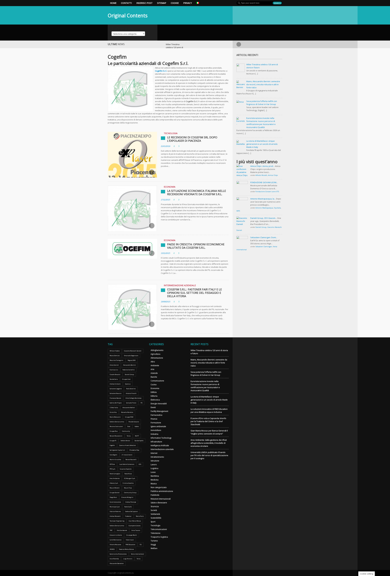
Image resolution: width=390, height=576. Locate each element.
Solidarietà (155, 514)
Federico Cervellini (128, 370)
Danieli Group (260, 227)
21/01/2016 (165, 146)
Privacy (187, 3)
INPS (238, 211)
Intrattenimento (157, 457)
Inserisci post (144, 3)
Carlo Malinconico (115, 540)
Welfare (154, 548)
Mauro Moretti (115, 488)
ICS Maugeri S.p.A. (129, 478)
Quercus (128, 384)
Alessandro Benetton (117, 563)
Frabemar (128, 516)
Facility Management (159, 411)
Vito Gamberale (122, 530)
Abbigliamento (157, 350)
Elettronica (155, 399)
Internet (154, 453)
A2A (140, 464)
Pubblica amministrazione (162, 491)
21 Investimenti (127, 455)
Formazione (156, 422)
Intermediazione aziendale (180, 285)
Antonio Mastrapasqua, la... (263, 198)
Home (113, 3)
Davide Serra (114, 379)
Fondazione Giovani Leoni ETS (267, 191)
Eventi (153, 407)
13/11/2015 (165, 253)
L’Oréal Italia (114, 408)
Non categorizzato (159, 487)
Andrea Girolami (115, 384)
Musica (154, 483)
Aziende (154, 373)
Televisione (155, 533)
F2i (141, 545)
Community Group (130, 493)
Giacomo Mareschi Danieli (132, 351)
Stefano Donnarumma (117, 422)
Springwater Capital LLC (117, 450)
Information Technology (161, 438)
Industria (154, 434)
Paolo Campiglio (115, 474)
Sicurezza (155, 506)
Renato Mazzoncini (116, 436)
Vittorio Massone (115, 545)
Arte (152, 369)
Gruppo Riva (114, 431)
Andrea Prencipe (130, 502)
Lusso (153, 472)
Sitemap (161, 3)
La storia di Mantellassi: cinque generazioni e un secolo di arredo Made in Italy (209, 399)
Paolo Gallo (128, 507)
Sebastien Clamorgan (263, 246)
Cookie (175, 3)
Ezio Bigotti (113, 455)
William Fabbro (115, 351)
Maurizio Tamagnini (116, 360)
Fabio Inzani (130, 540)
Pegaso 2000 (132, 360)
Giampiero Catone (134, 526)
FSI (141, 403)
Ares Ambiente (115, 478)
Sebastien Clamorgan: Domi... (263, 237)
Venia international (137, 554)
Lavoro (154, 464)
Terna (129, 436)
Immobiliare (156, 430)
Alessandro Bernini (129, 365)
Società (154, 510)
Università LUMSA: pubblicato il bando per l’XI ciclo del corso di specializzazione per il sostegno (209, 455)
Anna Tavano (135, 530)
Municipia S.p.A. (115, 507)
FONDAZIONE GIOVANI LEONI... (264, 182)
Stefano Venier (125, 441)
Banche (154, 377)
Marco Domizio (115, 356)
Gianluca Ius (114, 370)
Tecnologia (170, 133)
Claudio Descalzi (115, 374)
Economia (169, 186)
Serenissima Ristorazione (118, 554)
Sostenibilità (156, 518)
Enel (128, 426)
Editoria (154, 396)
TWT (111, 530)
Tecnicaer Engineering (117, 521)
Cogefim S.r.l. (161, 70)
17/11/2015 (165, 200)
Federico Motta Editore (126, 549)
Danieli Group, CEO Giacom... (263, 218)
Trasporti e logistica (159, 537)
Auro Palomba (114, 559)
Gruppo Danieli (115, 493)
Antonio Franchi (131, 393)
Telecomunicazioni (159, 529)
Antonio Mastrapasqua (264, 208)
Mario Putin (140, 516)
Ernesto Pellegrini (127, 497)
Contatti (126, 3)
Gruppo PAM (129, 417)
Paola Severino (131, 389)
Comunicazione (157, 380)
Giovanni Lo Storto (116, 535)
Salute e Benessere (159, 502)
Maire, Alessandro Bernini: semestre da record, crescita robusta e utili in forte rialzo (209, 362)
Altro (153, 361)
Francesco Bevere (115, 398)
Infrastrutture (156, 441)
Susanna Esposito (125, 469)
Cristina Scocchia (128, 483)
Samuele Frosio (131, 403)
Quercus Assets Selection (127, 445)
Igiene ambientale (158, 426)
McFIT (137, 436)
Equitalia (277, 208)
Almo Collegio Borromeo (133, 398)
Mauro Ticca (128, 488)
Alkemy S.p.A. (114, 483)
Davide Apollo (139, 441)
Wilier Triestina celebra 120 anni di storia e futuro (174, 47)
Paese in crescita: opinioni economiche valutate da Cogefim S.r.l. (195, 246)
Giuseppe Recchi (131, 535)
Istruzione (155, 460)
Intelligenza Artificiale (160, 445)
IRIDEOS (112, 549)
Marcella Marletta (127, 412)
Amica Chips (273, 175)
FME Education (130, 545)
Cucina (153, 384)
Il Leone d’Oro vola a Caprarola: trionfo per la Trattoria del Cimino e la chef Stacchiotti (208, 421)
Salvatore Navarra (115, 393)
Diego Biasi (113, 497)
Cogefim (112, 445)
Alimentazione (157, 358)
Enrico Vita (113, 412)
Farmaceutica (156, 415)
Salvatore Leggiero (116, 389)
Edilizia (154, 392)
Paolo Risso (128, 474)
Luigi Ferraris (127, 559)
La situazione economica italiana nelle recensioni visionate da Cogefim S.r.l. (196, 192)
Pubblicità (155, 495)
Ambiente (155, 365)
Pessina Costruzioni (116, 426)
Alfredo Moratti (261, 175)
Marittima (155, 476)
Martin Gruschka (115, 459)
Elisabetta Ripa (134, 450)
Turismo (154, 540)
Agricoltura (155, 354)
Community (126, 431)
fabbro (137, 426)
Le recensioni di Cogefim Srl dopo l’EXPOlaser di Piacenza (192, 139)
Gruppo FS (113, 441)
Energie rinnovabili (159, 403)
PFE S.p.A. (112, 469)
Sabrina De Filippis (116, 403)
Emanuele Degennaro (131, 356)
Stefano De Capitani (131, 511)
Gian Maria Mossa (135, 521)
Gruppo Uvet (126, 379)
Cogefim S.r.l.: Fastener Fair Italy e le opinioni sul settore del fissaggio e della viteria (194, 293)
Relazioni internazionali (161, 499)
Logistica (154, 468)
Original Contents (127, 15)
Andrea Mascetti (115, 516)
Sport (153, 521)
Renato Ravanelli (131, 459)
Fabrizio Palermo (115, 511)
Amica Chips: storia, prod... (262, 166)
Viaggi (153, 544)
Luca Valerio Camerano (126, 464)
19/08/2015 (165, 302)
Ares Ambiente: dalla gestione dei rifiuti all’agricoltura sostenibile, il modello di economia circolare (209, 443)
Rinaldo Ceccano (134, 422)
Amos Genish (114, 365)
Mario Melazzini (115, 417)
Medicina (154, 479)
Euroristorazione (115, 502)
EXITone (112, 464)
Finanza (154, 419)
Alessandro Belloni (128, 408)
